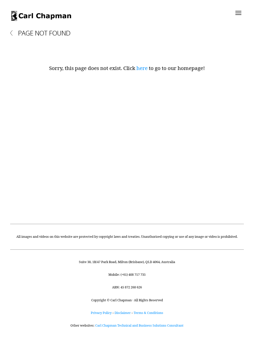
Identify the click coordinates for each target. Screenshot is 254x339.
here (142, 68)
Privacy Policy (101, 312)
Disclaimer (123, 312)
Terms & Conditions (148, 312)
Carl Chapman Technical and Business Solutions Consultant (139, 325)
